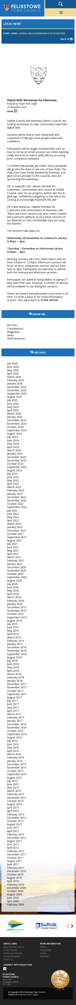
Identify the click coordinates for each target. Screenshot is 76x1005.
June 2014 (13, 807)
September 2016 (17, 734)
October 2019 (15, 614)
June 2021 (13, 547)
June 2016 (13, 744)
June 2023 (13, 477)
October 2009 (15, 891)
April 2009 (13, 901)
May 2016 (13, 747)
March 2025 (14, 413)
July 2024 (12, 437)
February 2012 (15, 851)
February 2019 (15, 640)
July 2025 (12, 400)
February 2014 (15, 814)
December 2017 (16, 684)
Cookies (43, 953)
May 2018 (13, 667)
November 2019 (16, 610)
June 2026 (13, 366)
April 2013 (13, 831)
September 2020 (17, 577)
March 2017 (14, 714)
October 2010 (15, 874)
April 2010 (13, 881)
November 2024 (16, 423)
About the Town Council (13, 947)
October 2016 (15, 731)
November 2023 (16, 460)
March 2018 (14, 674)
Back (63, 39)
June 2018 (13, 664)
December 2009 (16, 888)
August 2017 (14, 697)
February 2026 (15, 380)
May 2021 (13, 550)
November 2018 (16, 650)
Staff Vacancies (16, 338)
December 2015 (16, 764)
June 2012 (13, 844)
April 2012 (13, 847)
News (14, 33)
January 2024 (15, 453)
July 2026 (12, 363)
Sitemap (43, 947)
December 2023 (16, 457)
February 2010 (15, 884)
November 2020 (16, 570)
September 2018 (17, 654)
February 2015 (15, 794)
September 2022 (17, 507)
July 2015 (12, 781)
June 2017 (13, 704)
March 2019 (14, 637)
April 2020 (13, 594)
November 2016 (16, 727)
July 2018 (12, 660)
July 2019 (12, 624)
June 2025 (13, 403)
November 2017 (16, 687)
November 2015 (16, 767)
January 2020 (15, 604)
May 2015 (13, 787)
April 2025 (13, 410)
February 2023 (15, 490)
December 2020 (16, 567)
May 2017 (13, 707)
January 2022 (15, 527)
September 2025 (17, 393)
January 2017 (15, 720)
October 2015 (15, 771)
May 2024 (13, 443)
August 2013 (14, 824)
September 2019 (17, 617)
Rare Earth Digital (30, 994)
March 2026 (14, 377)
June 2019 (13, 627)
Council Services (10, 950)
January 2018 (15, 680)
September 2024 (17, 430)
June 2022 (13, 514)
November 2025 (16, 390)
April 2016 (13, 751)
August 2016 (14, 737)
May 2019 (13, 630)
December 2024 (16, 420)
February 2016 (15, 757)
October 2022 (15, 503)
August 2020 (14, 580)
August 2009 (14, 894)
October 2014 (15, 801)
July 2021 (12, 543)
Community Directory (12, 953)
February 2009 (15, 904)
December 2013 (16, 817)
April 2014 (13, 811)
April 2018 (13, 671)
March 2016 (14, 754)
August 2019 (14, 620)
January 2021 (15, 564)
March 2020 (14, 597)
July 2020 (12, 584)
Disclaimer (44, 956)
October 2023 (15, 463)
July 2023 (12, 473)
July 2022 (12, 510)
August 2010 (14, 877)
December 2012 (16, 837)
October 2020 (15, 574)
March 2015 (14, 791)
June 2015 (13, 784)
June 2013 (13, 827)
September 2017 (17, 694)
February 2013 (15, 834)
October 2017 (15, 691)
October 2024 (15, 427)
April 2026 (13, 373)
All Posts (12, 325)
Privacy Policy (45, 950)
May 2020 (13, 590)
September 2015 (17, 774)
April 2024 (13, 447)
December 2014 (16, 797)
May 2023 (13, 480)
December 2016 (16, 724)
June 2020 (13, 587)
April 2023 (13, 483)
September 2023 (17, 467)
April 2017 (13, 711)
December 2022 (16, 497)
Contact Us (8, 959)
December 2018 (16, 647)
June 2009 (13, 897)
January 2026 (15, 383)
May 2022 (13, 517)
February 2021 (15, 560)
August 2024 (14, 433)
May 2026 (13, 370)
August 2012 (14, 841)
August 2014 (14, 804)
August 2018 (14, 657)
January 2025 (15, 417)
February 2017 (15, 717)
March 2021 (14, 557)
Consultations (15, 328)
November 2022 (16, 500)
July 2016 (12, 740)
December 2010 (16, 871)
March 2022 (14, 523)
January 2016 (15, 761)
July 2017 (12, 700)
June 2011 (13, 864)
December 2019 (16, 607)
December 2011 (16, 854)
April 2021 (13, 554)
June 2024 (13, 440)
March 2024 (14, 450)
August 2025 (14, 397)
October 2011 (15, 857)
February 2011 (15, 868)
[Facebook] (5, 969)
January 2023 (15, 494)
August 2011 (14, 861)
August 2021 (14, 540)
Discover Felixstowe (11, 956)
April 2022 (13, 520)
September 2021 (17, 537)
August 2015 (14, 777)
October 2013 (15, 821)
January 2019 (15, 644)
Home (6, 33)
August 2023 (14, 470)
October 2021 (15, 534)
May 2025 (13, 407)
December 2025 (16, 387)
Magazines (13, 332)
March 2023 (14, 487)
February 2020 (15, 600)
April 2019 (13, 634)
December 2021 (16, 530)
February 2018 (15, 677)
